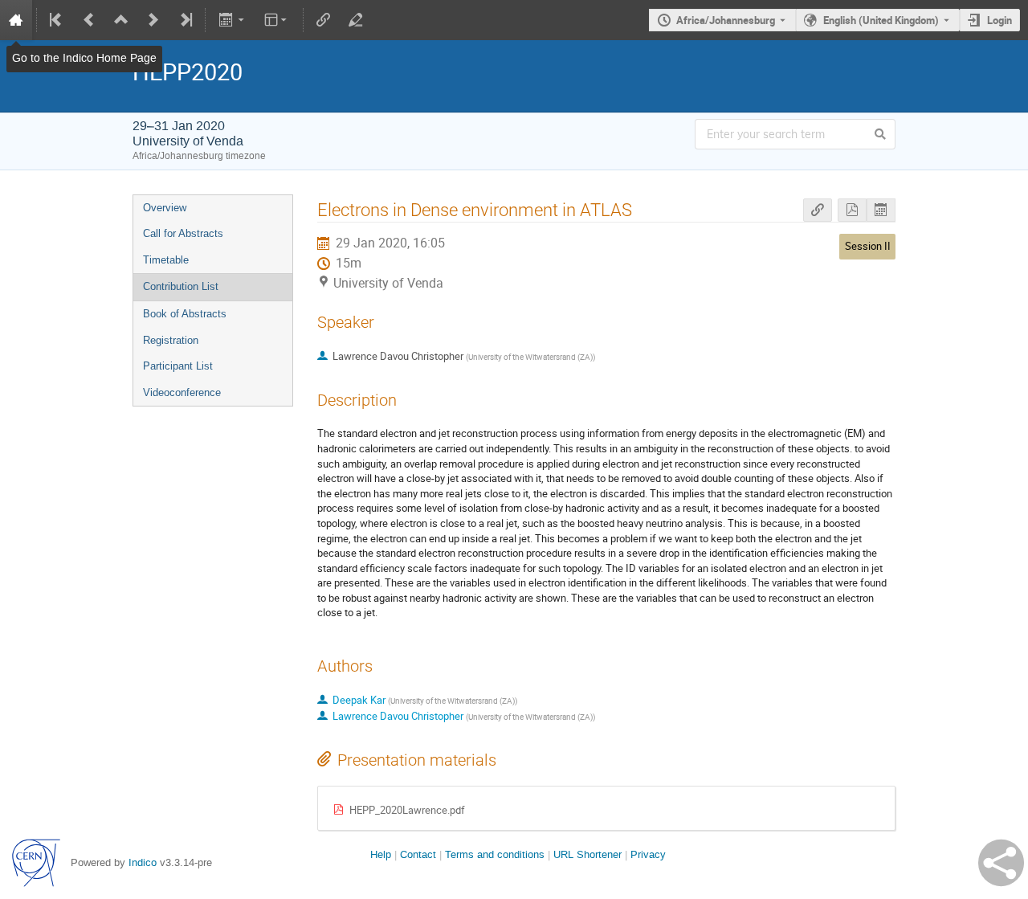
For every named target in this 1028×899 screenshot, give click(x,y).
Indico (142, 862)
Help (380, 854)
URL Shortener (587, 854)
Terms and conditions (495, 854)
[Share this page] (1001, 863)
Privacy (648, 854)
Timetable (166, 260)
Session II (868, 246)
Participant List (178, 366)
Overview (164, 208)
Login (999, 20)
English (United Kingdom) (881, 20)
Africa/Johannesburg (725, 20)
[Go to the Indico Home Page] (16, 20)
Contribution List (180, 286)
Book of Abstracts (184, 314)
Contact (418, 854)
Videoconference (182, 392)
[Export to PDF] (852, 210)
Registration (170, 340)
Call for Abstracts (183, 233)
